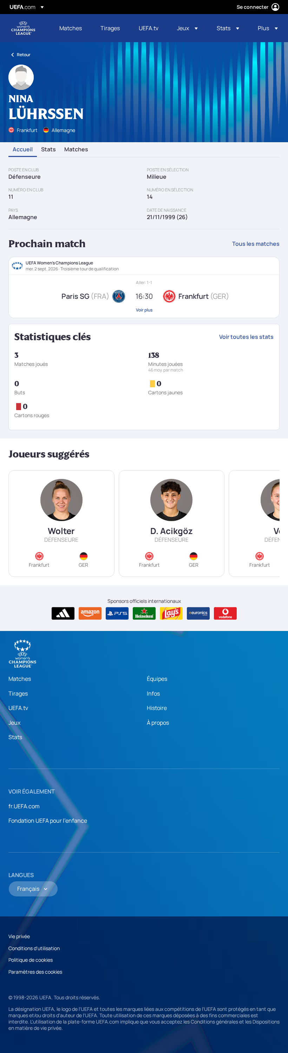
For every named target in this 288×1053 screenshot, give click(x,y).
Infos (153, 693)
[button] (187, 28)
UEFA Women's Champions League (23, 28)
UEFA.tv (18, 708)
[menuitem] (71, 28)
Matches (76, 149)
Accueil (23, 149)
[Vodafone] (225, 613)
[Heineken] (144, 613)
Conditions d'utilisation (34, 948)
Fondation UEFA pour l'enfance (47, 820)
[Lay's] (171, 613)
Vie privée (19, 936)
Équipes (157, 679)
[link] (70, 28)
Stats (48, 149)
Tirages (18, 693)
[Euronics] (198, 613)
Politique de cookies (30, 959)
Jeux (14, 722)
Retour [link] (24, 55)
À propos (158, 722)
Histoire (157, 708)
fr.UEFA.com (24, 806)
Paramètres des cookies (35, 971)
